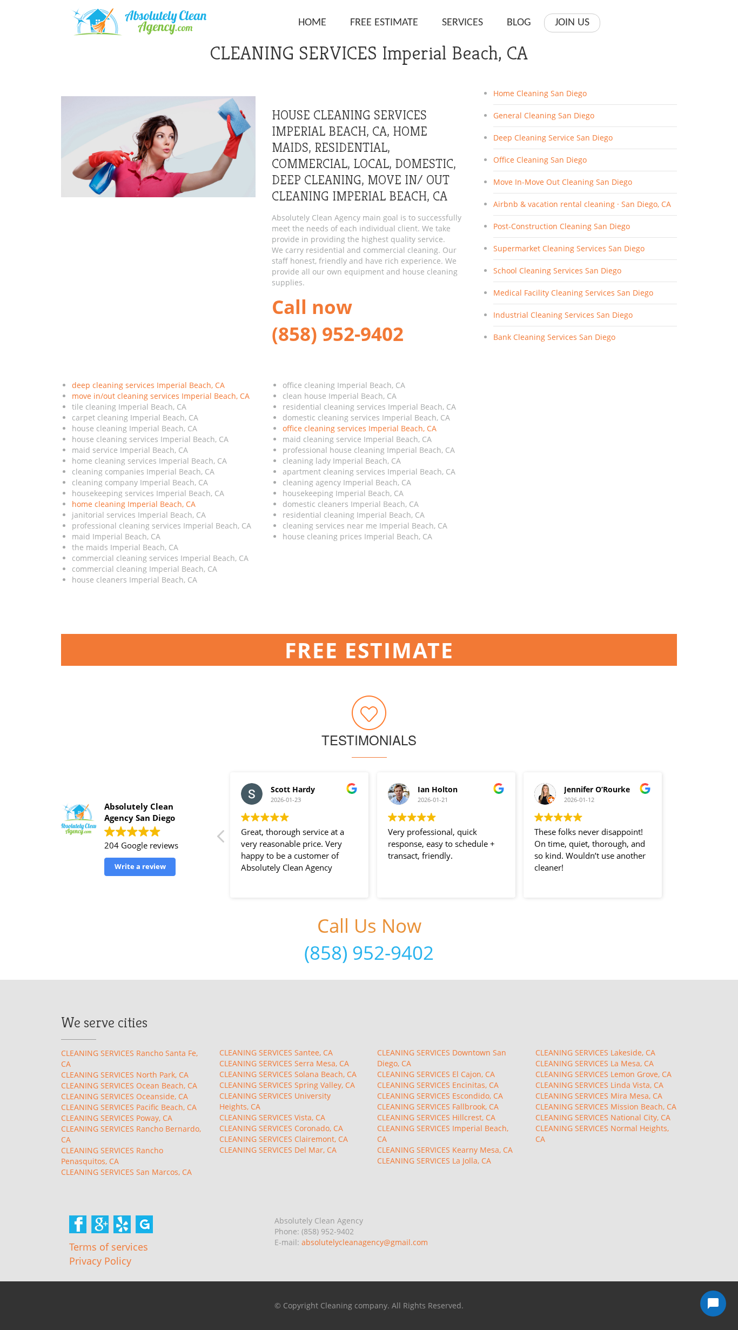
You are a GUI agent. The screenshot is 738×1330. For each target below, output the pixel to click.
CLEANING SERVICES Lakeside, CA (595, 1052)
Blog (519, 22)
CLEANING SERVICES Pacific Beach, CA (129, 1107)
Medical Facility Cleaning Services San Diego (573, 293)
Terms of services (108, 1246)
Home (312, 22)
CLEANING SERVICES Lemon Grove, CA (603, 1074)
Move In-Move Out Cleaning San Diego (562, 182)
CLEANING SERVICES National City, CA (602, 1117)
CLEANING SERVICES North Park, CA (125, 1075)
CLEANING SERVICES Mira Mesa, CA (598, 1096)
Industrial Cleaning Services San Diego (563, 315)
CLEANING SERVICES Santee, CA (276, 1052)
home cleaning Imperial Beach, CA (134, 504)
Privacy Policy (100, 1260)
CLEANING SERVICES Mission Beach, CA (605, 1106)
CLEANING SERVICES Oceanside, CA (124, 1096)
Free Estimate (384, 22)
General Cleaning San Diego (543, 115)
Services (462, 22)
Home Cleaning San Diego (540, 93)
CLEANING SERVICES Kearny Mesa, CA (445, 1150)
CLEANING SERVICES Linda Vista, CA (599, 1085)
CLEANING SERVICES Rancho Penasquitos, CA (112, 1155)
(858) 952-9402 (369, 952)
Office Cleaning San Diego (540, 160)
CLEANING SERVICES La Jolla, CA (434, 1160)
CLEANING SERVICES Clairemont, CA (283, 1139)
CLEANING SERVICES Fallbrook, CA (438, 1106)
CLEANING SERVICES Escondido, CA (440, 1096)
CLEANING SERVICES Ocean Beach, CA (129, 1085)
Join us (572, 22)
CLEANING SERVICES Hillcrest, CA (436, 1117)
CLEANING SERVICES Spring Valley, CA (287, 1085)
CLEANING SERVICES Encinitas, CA (438, 1085)
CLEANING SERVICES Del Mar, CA (278, 1150)
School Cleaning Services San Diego (557, 270)
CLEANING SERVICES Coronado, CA (281, 1128)
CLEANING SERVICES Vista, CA (272, 1117)
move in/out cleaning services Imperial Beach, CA (161, 396)
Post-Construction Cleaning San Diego (561, 226)
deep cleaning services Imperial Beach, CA (148, 385)
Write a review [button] (140, 866)
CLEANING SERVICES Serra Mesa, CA (284, 1063)
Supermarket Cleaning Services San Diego (569, 248)
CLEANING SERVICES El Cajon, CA (436, 1074)
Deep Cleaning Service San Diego (553, 137)
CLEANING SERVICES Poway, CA (116, 1118)
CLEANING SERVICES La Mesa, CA (594, 1063)
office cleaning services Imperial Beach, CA (360, 428)
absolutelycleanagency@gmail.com (364, 1242)
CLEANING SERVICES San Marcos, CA (126, 1172)
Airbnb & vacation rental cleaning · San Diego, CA (582, 204)
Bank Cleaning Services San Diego (554, 337)
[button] (221, 839)
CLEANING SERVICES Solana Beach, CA (288, 1074)
